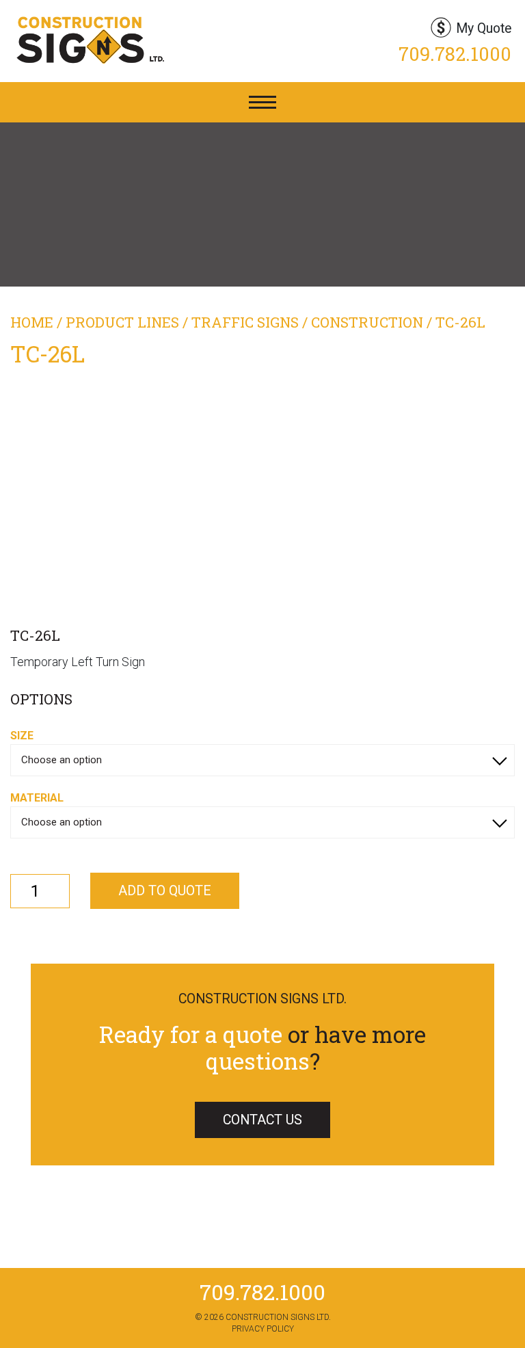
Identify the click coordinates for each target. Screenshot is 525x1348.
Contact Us (262, 1120)
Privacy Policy (263, 1329)
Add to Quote (164, 891)
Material (37, 797)
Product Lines (122, 322)
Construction (367, 322)
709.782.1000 (455, 54)
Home (31, 322)
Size (21, 735)
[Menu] (262, 102)
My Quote (483, 28)
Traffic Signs (245, 322)
